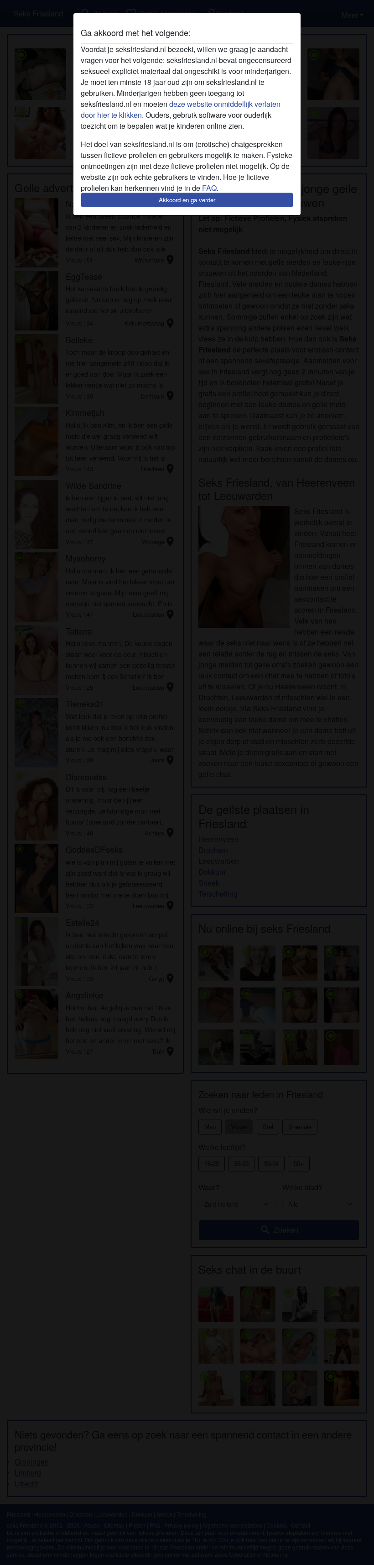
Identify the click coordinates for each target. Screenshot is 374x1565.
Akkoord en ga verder (187, 199)
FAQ (209, 188)
